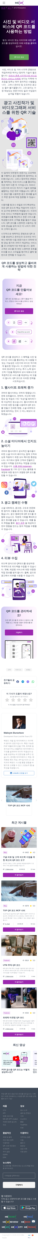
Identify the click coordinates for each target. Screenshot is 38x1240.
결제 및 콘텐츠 (25, 1113)
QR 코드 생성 (19, 311)
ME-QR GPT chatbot (10, 1119)
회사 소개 (23, 1110)
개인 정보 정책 (8, 1140)
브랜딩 (28, 670)
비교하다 (23, 1119)
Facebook (5, 469)
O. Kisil (7, 924)
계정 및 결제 (7, 1137)
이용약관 (6, 1143)
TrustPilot (23, 1125)
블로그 (9, 8)
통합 (22, 1122)
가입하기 (19, 632)
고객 (9, 670)
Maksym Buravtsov (14, 733)
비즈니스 (18, 670)
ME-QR (3, 8)
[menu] (4, 3)
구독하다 (19, 1185)
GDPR (5, 1154)
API (4, 1113)
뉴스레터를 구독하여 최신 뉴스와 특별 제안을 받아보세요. (18, 1167)
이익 (4, 1110)
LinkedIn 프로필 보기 (20, 773)
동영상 (22, 1146)
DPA (4, 1157)
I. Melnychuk (9, 869)
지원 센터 (23, 1152)
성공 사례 (23, 1149)
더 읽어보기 (19, 875)
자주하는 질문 (25, 1137)
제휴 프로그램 (8, 1116)
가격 (22, 1116)
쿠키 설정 (6, 1152)
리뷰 (22, 1128)
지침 (22, 1140)
